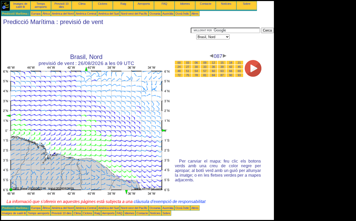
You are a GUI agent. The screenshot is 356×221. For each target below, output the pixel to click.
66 (230, 71)
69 (239, 71)
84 (213, 75)
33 (204, 66)
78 (196, 75)
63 (222, 71)
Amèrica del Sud (108, 13)
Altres (195, 13)
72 (179, 75)
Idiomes (185, 3)
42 (230, 66)
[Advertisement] (96, 39)
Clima (81, 3)
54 (196, 71)
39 (222, 66)
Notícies (226, 3)
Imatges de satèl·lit (20, 5)
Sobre (246, 3)
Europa (35, 13)
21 (239, 62)
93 (239, 75)
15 (222, 62)
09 (204, 62)
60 (213, 71)
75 (187, 75)
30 (196, 66)
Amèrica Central (86, 13)
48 (179, 71)
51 (187, 71)
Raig (123, 3)
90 (230, 75)
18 (230, 62)
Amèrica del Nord (63, 13)
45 (239, 66)
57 (204, 71)
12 (213, 62)
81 (204, 75)
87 (222, 75)
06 (196, 62)
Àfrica (46, 13)
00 (179, 62)
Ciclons (102, 3)
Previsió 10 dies (61, 5)
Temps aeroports (41, 5)
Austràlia (167, 13)
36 (213, 66)
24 (179, 66)
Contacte (205, 3)
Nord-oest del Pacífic (134, 13)
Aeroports (144, 3)
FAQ (164, 3)
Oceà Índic (182, 13)
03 (187, 62)
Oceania (155, 13)
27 (187, 66)
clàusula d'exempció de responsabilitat (169, 201)
